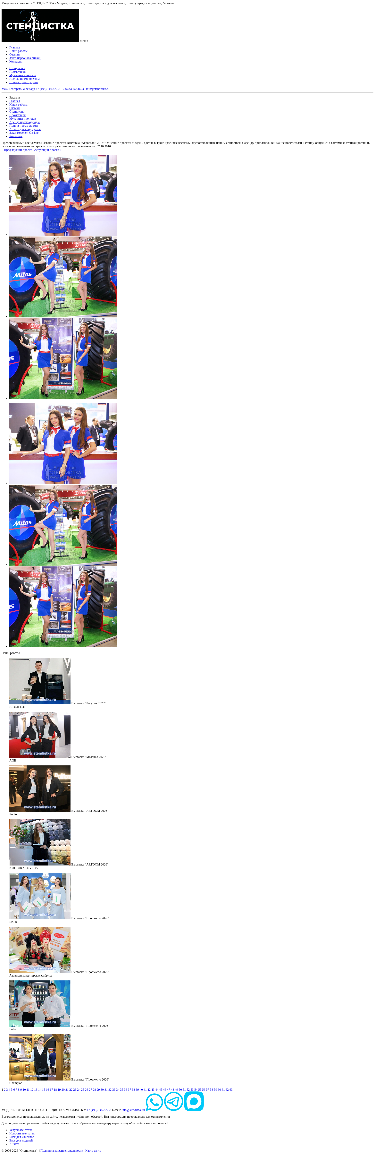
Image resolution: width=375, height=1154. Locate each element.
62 (227, 1089)
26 (86, 1089)
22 (70, 1089)
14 (39, 1089)
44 (156, 1089)
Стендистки (17, 68)
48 (172, 1089)
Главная (14, 47)
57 (207, 1089)
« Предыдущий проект (17, 149)
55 (199, 1089)
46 (164, 1089)
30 (102, 1089)
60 (219, 1089)
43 (152, 1089)
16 (47, 1089)
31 (106, 1089)
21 (67, 1089)
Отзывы (14, 54)
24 (78, 1089)
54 (195, 1089)
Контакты (15, 61)
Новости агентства (22, 1133)
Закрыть (14, 97)
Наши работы (18, 51)
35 (121, 1089)
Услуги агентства (20, 1130)
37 (129, 1089)
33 (113, 1089)
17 (51, 1089)
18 (55, 1089)
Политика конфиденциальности (61, 1150)
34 (117, 1089)
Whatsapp (29, 88)
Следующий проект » (47, 149)
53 (192, 1089)
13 (35, 1089)
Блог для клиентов (21, 1137)
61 (223, 1089)
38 (133, 1089)
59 (215, 1089)
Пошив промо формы (23, 82)
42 (149, 1089)
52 (188, 1089)
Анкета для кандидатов (25, 129)
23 (74, 1089)
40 (141, 1089)
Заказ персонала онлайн (25, 58)
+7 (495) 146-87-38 (48, 88)
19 (59, 1089)
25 (82, 1089)
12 (31, 1089)
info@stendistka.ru (97, 88)
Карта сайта (93, 1150)
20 (63, 1089)
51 (184, 1089)
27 (90, 1089)
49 (176, 1089)
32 (110, 1089)
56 (203, 1089)
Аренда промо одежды (24, 78)
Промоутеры (17, 71)
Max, (5, 88)
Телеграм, (15, 88)
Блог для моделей (21, 1140)
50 (180, 1089)
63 (231, 1089)
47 (168, 1089)
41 (145, 1089)
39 (137, 1089)
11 (28, 1089)
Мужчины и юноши (22, 75)
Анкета (14, 1144)
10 (24, 1089)
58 (211, 1089)
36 (125, 1089)
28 (94, 1089)
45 (160, 1089)
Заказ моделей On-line (23, 132)
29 (98, 1089)
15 (43, 1089)
